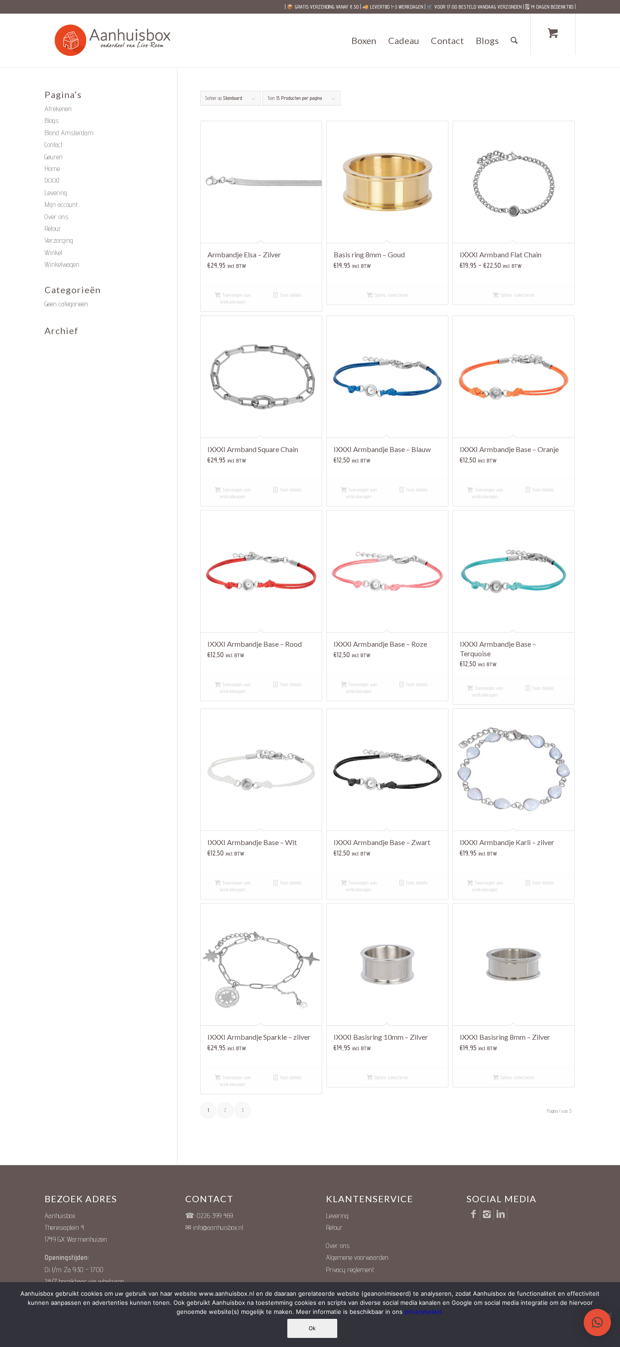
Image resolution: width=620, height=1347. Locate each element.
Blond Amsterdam (68, 132)
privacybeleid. (423, 1311)
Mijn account (61, 204)
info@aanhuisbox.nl (218, 1227)
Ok (312, 1328)
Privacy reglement (350, 1269)
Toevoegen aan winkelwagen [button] (235, 298)
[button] (597, 1322)
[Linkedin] (500, 1214)
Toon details (290, 295)
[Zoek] (514, 40)
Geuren (53, 156)
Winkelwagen (61, 264)
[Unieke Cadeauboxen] (120, 40)
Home (52, 168)
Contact (53, 144)
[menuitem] (363, 40)
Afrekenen (58, 108)
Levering (55, 192)
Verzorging (58, 240)
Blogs (51, 120)
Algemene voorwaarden (357, 1257)
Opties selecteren (390, 295)
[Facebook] (473, 1214)
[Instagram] (486, 1214)
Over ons (56, 216)
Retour (52, 228)
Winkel (53, 252)
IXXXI (51, 180)
